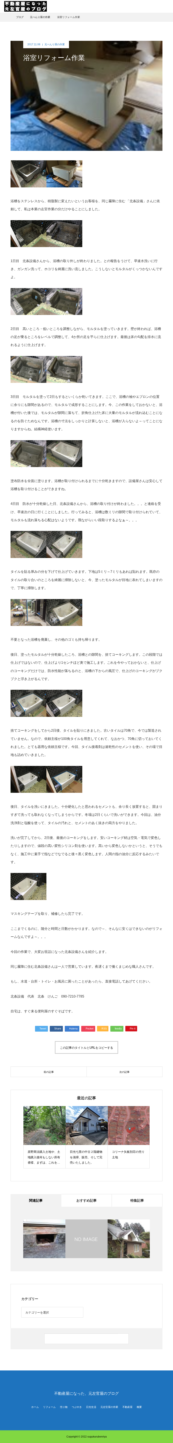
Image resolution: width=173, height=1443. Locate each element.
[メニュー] (166, 6)
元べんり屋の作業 (55, 44)
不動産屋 (127, 1407)
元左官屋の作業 (109, 1407)
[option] (45, 1137)
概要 (139, 1407)
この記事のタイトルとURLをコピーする (86, 1047)
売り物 (64, 1407)
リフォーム (49, 1407)
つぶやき (77, 1407)
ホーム (35, 1407)
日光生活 (91, 1407)
